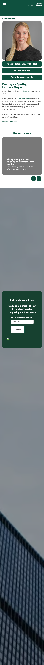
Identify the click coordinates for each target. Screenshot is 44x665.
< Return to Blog (8, 18)
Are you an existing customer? (22, 317)
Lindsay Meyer (25, 91)
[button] (4, 4)
